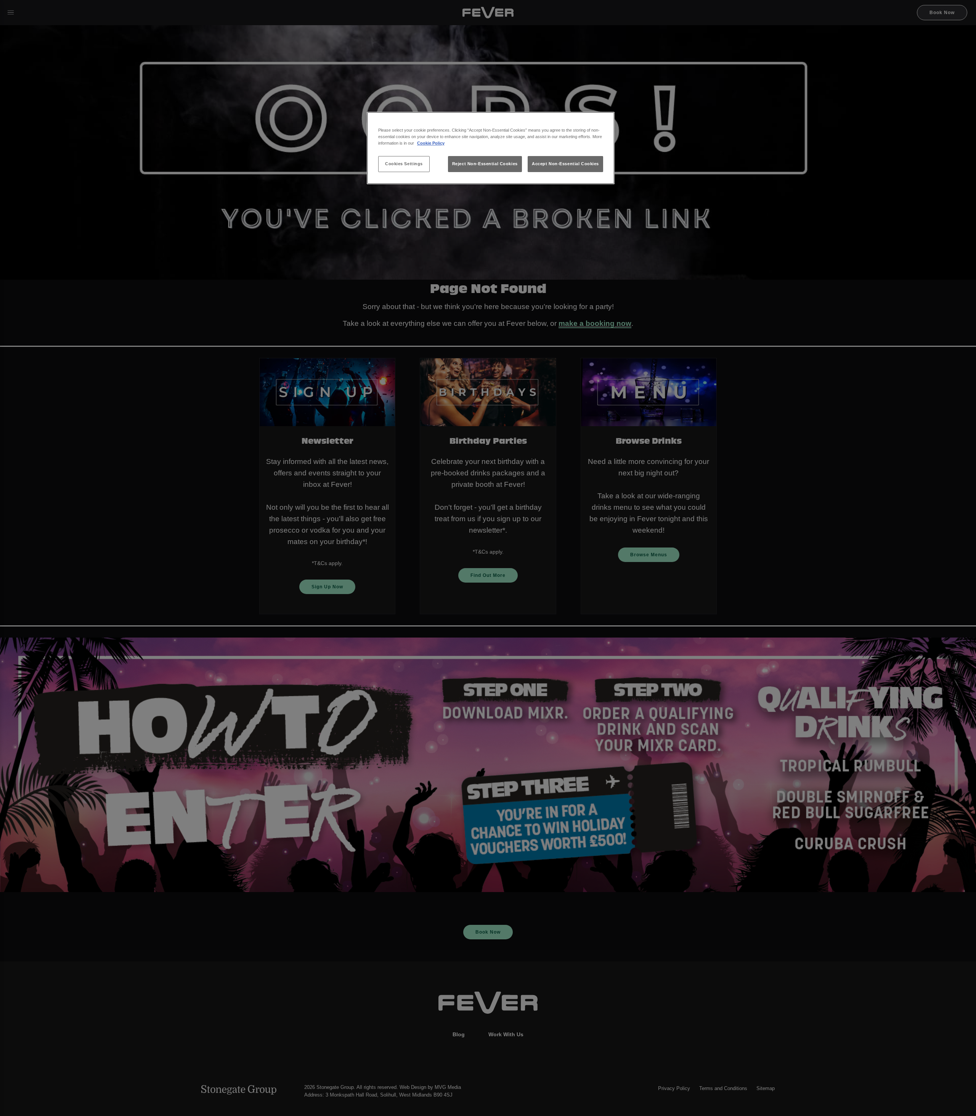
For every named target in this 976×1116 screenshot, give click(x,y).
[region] (491, 148)
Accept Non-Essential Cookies (565, 163)
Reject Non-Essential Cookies (485, 163)
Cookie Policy (431, 143)
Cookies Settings (404, 163)
